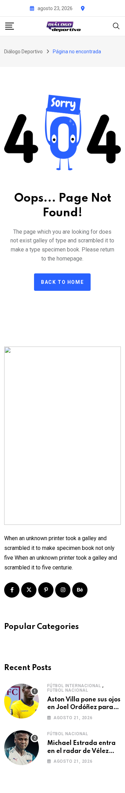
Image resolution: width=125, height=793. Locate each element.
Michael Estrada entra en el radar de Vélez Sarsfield (81, 751)
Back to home (62, 282)
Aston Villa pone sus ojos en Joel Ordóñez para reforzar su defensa (83, 707)
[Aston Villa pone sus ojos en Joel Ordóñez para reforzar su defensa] (21, 701)
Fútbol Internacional (74, 685)
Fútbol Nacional (67, 690)
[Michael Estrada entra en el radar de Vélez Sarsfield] (21, 747)
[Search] (116, 25)
